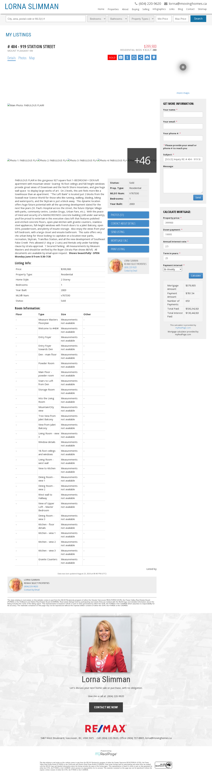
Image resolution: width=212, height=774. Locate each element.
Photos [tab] (22, 57)
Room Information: (27, 308)
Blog (180, 9)
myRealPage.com (183, 327)
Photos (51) (117, 215)
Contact (190, 9)
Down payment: (172, 229)
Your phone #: (171, 133)
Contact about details (123, 223)
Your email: (169, 121)
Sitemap (202, 9)
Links (172, 9)
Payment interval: (173, 265)
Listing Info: (23, 263)
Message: (168, 166)
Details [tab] (11, 57)
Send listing (117, 232)
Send (198, 197)
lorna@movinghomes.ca (158, 738)
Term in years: (171, 253)
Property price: (171, 217)
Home (101, 9)
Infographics (159, 9)
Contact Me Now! (106, 707)
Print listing (118, 249)
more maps (183, 92)
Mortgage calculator (130, 240)
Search (198, 18)
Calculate (196, 275)
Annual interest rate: (175, 241)
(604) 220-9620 (130, 267)
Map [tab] (32, 57)
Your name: (169, 109)
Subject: (167, 154)
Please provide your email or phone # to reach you (180, 147)
